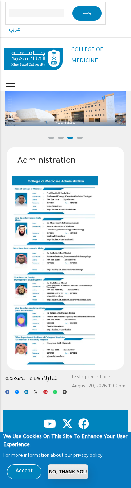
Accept (24, 472)
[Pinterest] (45, 394)
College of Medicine (66, 123)
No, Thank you (68, 472)
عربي (14, 30)
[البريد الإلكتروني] (65, 394)
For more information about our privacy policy (52, 456)
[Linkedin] (26, 394)
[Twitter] (36, 394)
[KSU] (33, 56)
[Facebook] (7, 394)
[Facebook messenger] (17, 394)
